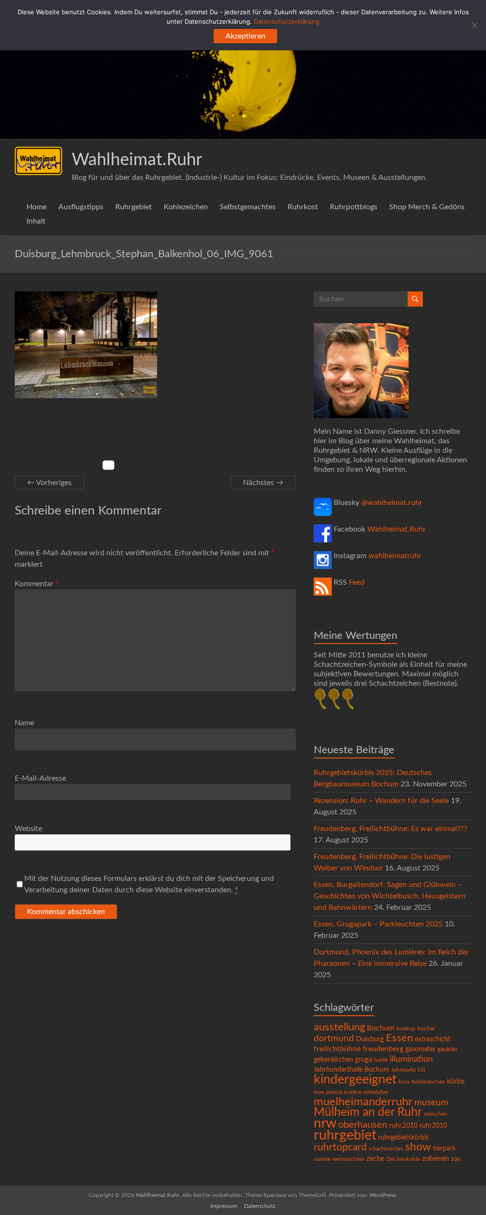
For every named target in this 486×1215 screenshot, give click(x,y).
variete (322, 1159)
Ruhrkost (303, 207)
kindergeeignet (355, 1079)
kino (404, 1081)
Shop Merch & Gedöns (427, 207)
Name (24, 723)
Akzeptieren (245, 36)
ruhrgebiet (345, 1135)
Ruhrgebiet (133, 207)
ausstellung (339, 1027)
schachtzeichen (386, 1148)
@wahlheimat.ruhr (391, 502)
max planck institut (337, 1092)
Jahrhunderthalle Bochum (351, 1069)
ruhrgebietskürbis (403, 1137)
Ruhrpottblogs (353, 207)
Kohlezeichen (186, 207)
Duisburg (370, 1039)
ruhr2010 (433, 1125)
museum (431, 1102)
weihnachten (348, 1159)
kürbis (456, 1081)
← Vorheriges (49, 482)
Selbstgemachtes (248, 207)
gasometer (420, 1049)
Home (37, 207)
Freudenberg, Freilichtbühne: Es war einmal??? (390, 828)
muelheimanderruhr (363, 1102)
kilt (421, 1070)
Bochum (380, 1028)
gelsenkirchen (333, 1059)
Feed (356, 582)
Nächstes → (263, 482)
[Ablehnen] (474, 25)
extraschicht (432, 1039)
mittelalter (375, 1092)
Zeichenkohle (403, 1159)
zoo (455, 1159)
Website (28, 828)
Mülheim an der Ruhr (368, 1112)
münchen (436, 1114)
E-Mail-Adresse (40, 778)
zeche (375, 1158)
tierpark (444, 1148)
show (418, 1147)
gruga (363, 1059)
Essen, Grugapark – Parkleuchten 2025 (378, 924)
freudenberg (383, 1049)
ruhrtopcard (340, 1147)
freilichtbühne (337, 1049)
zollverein (435, 1159)
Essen (399, 1038)
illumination (411, 1059)
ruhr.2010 (403, 1125)
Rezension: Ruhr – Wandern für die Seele (381, 800)
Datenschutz (259, 1206)
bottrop (405, 1028)
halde (381, 1060)
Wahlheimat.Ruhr (137, 159)
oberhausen (362, 1125)
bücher (426, 1028)
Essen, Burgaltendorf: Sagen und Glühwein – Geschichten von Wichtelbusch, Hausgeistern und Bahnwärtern (390, 896)
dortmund (334, 1038)
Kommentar (37, 584)
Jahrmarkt (403, 1070)
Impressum (223, 1206)
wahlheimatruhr (394, 556)
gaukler (448, 1050)
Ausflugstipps (80, 207)
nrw (325, 1124)
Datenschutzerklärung (286, 21)
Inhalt (36, 221)
